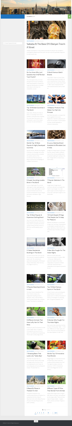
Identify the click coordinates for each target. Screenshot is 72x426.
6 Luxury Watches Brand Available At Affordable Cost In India (56, 145)
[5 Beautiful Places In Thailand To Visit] (36, 380)
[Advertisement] (12, 29)
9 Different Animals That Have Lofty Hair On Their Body (35, 322)
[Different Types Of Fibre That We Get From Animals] (56, 380)
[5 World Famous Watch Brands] (56, 63)
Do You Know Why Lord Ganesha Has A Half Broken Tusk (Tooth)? (36, 74)
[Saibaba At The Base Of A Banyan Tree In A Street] (46, 30)
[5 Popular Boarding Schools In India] (36, 278)
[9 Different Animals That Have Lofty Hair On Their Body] (36, 311)
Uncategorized (30, 41)
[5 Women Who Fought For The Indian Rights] (56, 311)
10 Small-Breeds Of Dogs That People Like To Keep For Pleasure (55, 217)
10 (48, 412)
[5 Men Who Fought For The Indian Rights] (56, 241)
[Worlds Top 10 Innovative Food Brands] (56, 345)
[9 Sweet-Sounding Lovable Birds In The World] (36, 171)
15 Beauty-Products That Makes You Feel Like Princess (55, 110)
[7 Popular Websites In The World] (56, 171)
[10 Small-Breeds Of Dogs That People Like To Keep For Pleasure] (56, 206)
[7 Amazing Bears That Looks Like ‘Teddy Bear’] (36, 345)
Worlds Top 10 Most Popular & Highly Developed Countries (36, 145)
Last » (56, 412)
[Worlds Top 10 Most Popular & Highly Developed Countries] (36, 134)
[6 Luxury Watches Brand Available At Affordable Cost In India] (56, 134)
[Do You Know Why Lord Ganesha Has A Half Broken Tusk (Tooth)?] (36, 63)
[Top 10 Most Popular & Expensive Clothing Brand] (36, 206)
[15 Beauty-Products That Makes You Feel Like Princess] (56, 99)
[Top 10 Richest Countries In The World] (36, 99)
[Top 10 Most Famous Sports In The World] (56, 278)
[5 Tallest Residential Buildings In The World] (36, 241)
